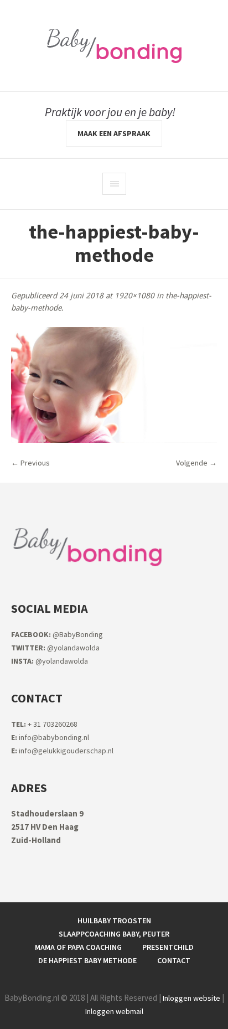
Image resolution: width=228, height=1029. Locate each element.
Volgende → (196, 463)
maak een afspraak (114, 133)
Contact (173, 960)
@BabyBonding (57, 634)
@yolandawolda (55, 648)
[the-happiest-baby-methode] (114, 385)
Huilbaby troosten (114, 920)
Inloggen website (191, 998)
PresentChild (168, 947)
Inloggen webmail (114, 1011)
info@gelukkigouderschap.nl (62, 751)
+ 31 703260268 (44, 724)
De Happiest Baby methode (87, 960)
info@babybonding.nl (50, 737)
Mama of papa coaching (78, 947)
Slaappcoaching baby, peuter (114, 934)
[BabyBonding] (114, 46)
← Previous (30, 463)
